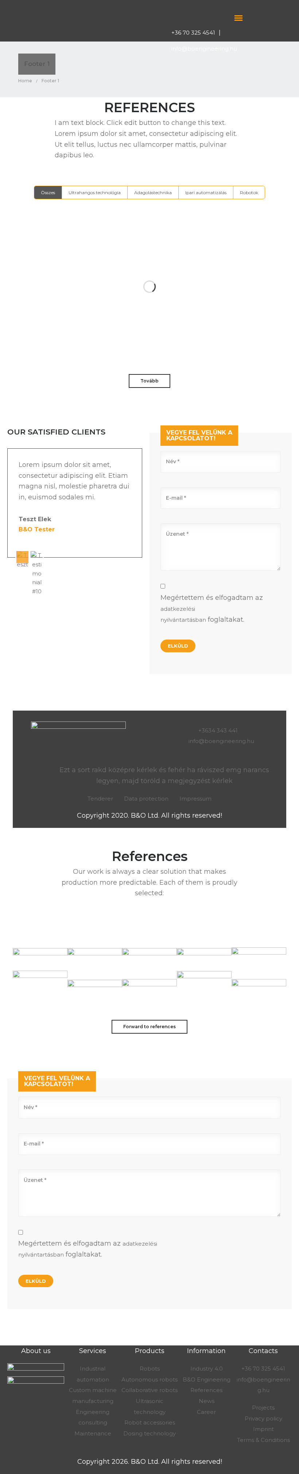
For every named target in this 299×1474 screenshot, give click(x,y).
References (206, 1390)
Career (206, 1411)
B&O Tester (37, 529)
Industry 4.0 (206, 1368)
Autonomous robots (149, 1379)
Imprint (263, 1429)
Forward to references (149, 1026)
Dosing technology (149, 1433)
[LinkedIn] (270, 17)
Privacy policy (263, 1418)
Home (25, 80)
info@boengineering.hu (204, 48)
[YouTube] (284, 17)
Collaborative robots (149, 1390)
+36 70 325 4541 (193, 32)
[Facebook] (256, 17)
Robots (150, 1368)
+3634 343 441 (218, 730)
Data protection (146, 798)
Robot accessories (149, 1422)
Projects (263, 1407)
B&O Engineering (206, 1379)
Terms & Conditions (263, 1439)
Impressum (195, 798)
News (206, 1401)
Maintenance (92, 1433)
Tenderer (100, 798)
